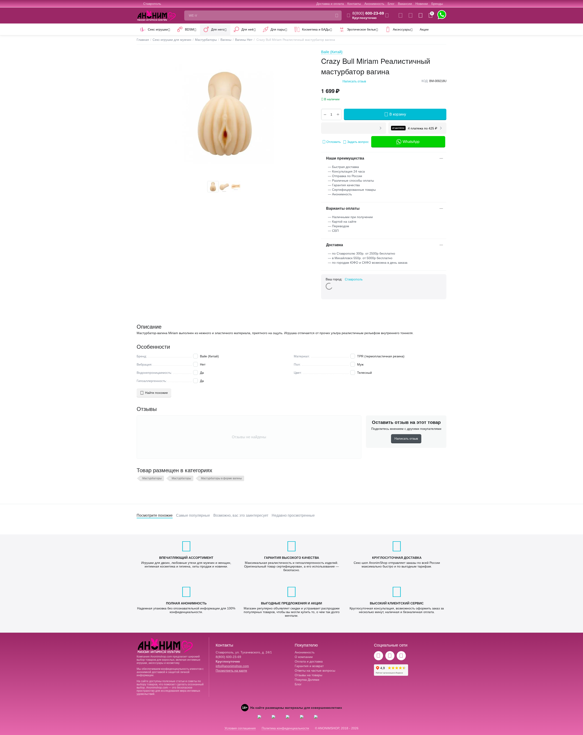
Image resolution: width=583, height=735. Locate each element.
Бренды (437, 3)
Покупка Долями (307, 679)
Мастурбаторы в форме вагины (221, 478)
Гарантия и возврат (309, 666)
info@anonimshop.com (232, 666)
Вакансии (405, 3)
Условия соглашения (240, 728)
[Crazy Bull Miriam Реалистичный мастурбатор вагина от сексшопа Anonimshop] (224, 114)
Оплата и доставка (309, 661)
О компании (304, 657)
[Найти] (337, 15)
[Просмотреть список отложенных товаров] (410, 15)
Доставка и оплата (330, 3)
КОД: (425, 81)
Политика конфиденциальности (285, 728)
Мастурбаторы (152, 478)
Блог (391, 3)
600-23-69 (368, 13)
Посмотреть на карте (231, 670)
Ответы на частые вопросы (315, 670)
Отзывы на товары (308, 675)
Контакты (354, 3)
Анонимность (374, 3)
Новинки (421, 3)
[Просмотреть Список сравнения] (400, 15)
